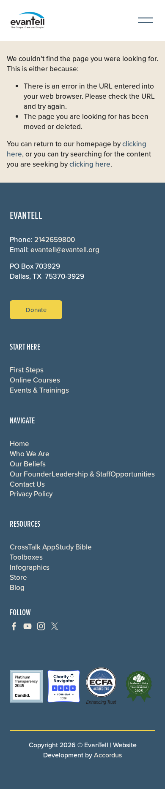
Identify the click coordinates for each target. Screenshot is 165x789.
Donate (36, 309)
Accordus (108, 754)
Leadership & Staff (81, 474)
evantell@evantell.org (64, 250)
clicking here (89, 164)
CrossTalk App (32, 547)
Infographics (30, 567)
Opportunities (132, 474)
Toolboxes (26, 557)
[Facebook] (14, 626)
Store (18, 577)
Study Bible (73, 547)
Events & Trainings (39, 390)
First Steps (27, 370)
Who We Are (30, 454)
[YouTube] (27, 626)
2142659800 (54, 240)
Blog (17, 587)
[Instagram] (41, 626)
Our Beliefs (28, 464)
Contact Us (27, 484)
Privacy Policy (31, 494)
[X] (54, 626)
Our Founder (31, 474)
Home (19, 444)
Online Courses (35, 380)
